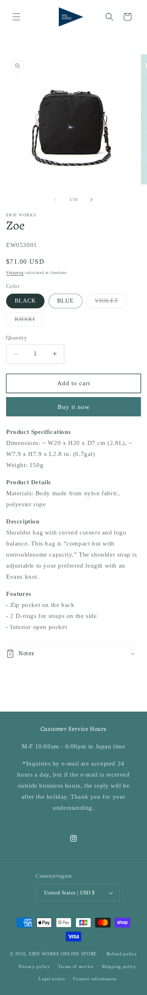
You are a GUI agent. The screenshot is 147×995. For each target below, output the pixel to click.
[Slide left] (56, 200)
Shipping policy (119, 966)
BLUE (65, 301)
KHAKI (29, 321)
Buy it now (74, 407)
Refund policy (122, 953)
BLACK (25, 301)
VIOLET (111, 302)
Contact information (94, 978)
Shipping (15, 272)
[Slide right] (91, 200)
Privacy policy (34, 966)
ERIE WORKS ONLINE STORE (63, 953)
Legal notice (51, 978)
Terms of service (76, 966)
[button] (16, 17)
